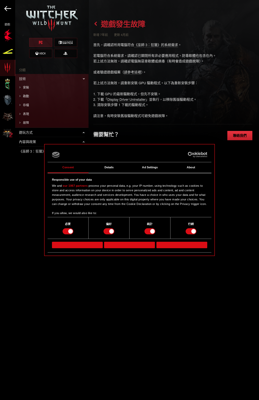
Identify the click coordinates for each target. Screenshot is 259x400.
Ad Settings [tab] (150, 167)
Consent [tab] (68, 167)
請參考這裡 (132, 71)
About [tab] (191, 167)
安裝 (26, 87)
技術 (22, 78)
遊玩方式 (26, 132)
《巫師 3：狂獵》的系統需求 (156, 44)
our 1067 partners (75, 185)
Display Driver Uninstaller (126, 99)
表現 (26, 114)
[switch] (109, 231)
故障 (26, 122)
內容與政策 (27, 141)
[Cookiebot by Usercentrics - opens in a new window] (190, 154)
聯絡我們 (240, 135)
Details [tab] (109, 167)
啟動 (26, 96)
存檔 (26, 105)
